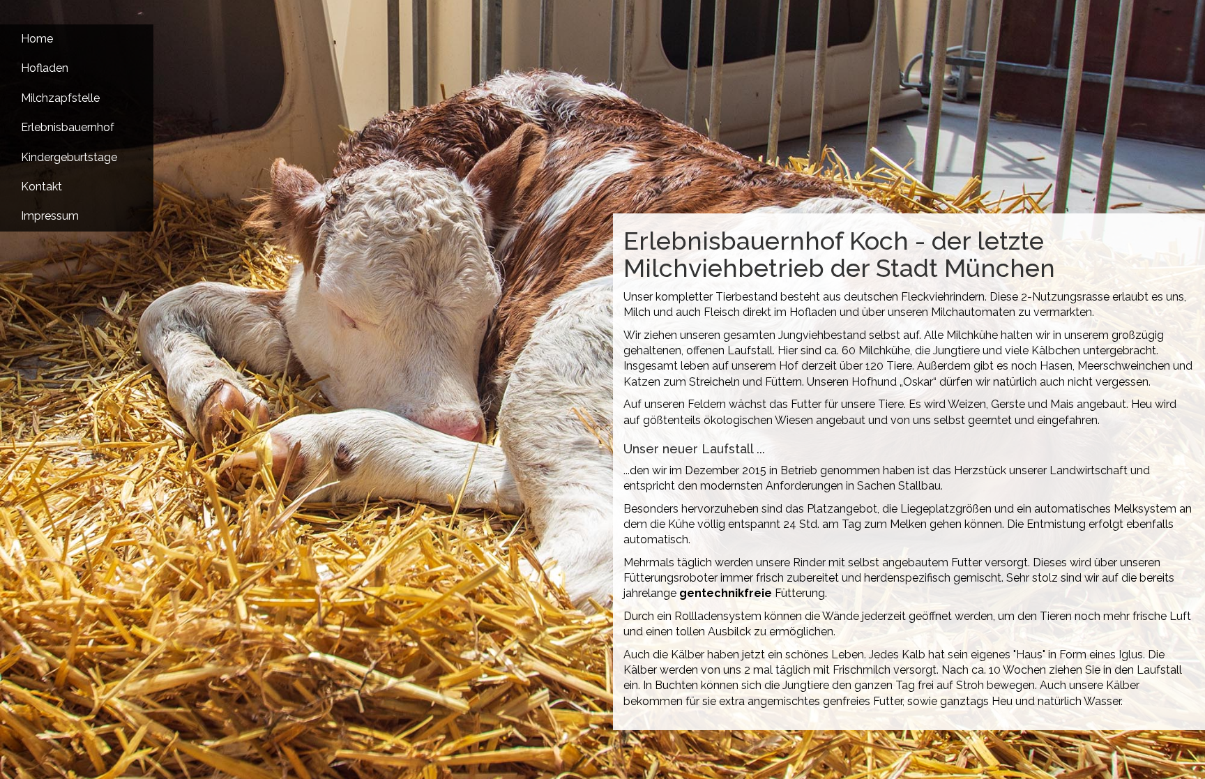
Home (37, 38)
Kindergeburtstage (69, 157)
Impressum (50, 215)
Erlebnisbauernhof (67, 127)
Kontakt (41, 186)
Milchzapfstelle (60, 98)
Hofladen (44, 68)
